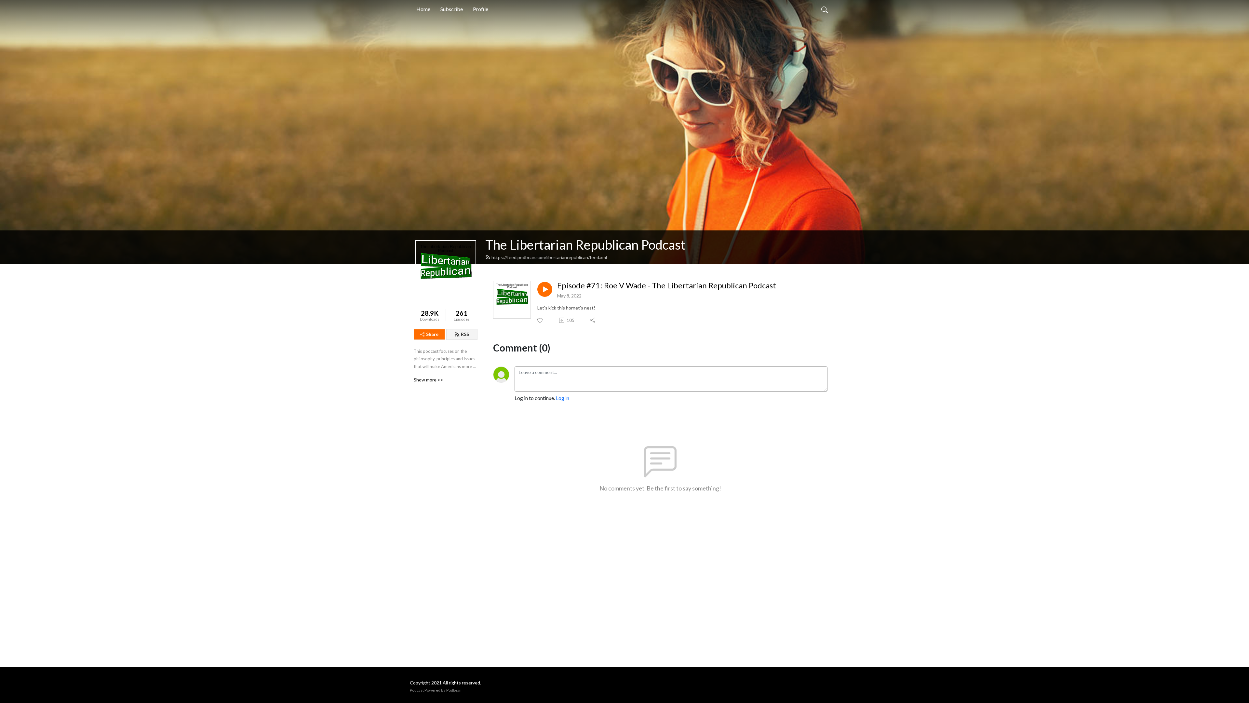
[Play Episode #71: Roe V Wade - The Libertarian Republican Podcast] (544, 289)
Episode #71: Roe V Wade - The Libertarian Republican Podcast (666, 285)
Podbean (454, 690)
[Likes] (540, 320)
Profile (480, 9)
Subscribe (451, 9)
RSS (465, 334)
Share (432, 334)
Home (423, 9)
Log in (562, 398)
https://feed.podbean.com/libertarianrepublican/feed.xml (549, 257)
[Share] (593, 320)
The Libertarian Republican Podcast (585, 245)
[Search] (824, 9)
